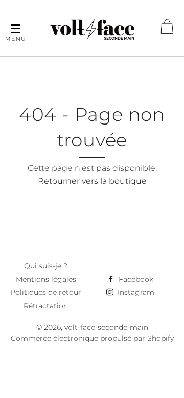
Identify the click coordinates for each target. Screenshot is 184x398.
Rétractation (46, 305)
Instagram (135, 292)
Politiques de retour (45, 292)
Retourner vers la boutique (92, 181)
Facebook (135, 279)
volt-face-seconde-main (106, 327)
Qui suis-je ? (45, 265)
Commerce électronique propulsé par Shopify (92, 338)
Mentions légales (46, 279)
